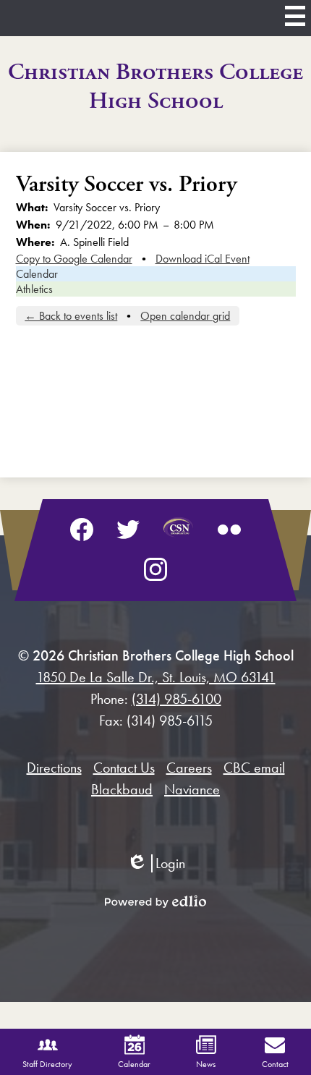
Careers (189, 767)
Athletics (34, 289)
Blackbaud (122, 789)
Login (156, 863)
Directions (54, 767)
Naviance (192, 789)
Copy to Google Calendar (74, 258)
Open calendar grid (185, 315)
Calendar (37, 273)
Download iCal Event (203, 258)
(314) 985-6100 (176, 698)
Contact (275, 1064)
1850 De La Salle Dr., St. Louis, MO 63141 (156, 677)
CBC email (254, 767)
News (206, 1064)
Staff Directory (47, 1064)
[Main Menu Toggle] (295, 16)
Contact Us (124, 767)
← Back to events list (71, 315)
